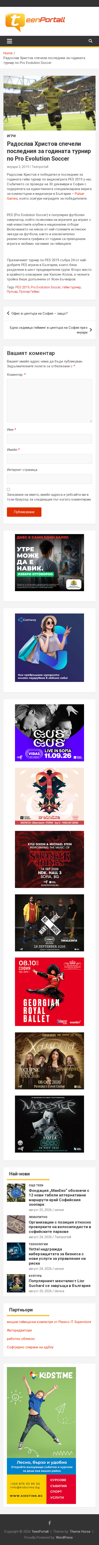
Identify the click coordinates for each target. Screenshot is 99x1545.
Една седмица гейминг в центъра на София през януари (48, 330)
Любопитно (38, 1217)
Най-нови (19, 1174)
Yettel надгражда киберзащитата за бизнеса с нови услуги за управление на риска (57, 1256)
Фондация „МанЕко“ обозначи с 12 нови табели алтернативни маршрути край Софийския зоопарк (59, 1197)
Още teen (36, 1185)
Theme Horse (80, 1531)
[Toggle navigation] (9, 41)
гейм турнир (71, 287)
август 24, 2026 (40, 1237)
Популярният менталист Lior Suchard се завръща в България (59, 1283)
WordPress (64, 1537)
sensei (59, 1210)
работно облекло (21, 1339)
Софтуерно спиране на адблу (30, 1347)
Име (11, 430)
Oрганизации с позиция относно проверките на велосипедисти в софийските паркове (60, 1227)
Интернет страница (22, 470)
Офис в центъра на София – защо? (40, 313)
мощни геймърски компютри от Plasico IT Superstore (49, 1322)
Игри (11, 136)
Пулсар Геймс (29, 291)
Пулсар (12, 291)
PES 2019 (22, 287)
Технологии (38, 1244)
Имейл (13, 450)
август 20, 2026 (40, 1291)
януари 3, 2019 (18, 167)
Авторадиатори (19, 1330)
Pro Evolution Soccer (46, 287)
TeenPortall (40, 1531)
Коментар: (16, 375)
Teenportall (40, 167)
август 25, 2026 (40, 1210)
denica (59, 1291)
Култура (35, 1276)
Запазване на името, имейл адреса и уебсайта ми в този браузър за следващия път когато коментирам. (49, 497)
